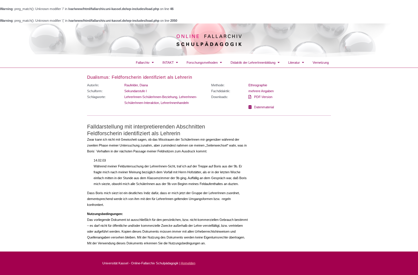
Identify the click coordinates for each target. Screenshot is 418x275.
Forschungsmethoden (202, 62)
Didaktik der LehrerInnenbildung (253, 62)
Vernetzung (321, 62)
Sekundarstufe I (135, 91)
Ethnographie (257, 85)
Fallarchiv (143, 62)
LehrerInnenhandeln (175, 103)
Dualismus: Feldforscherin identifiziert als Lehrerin (139, 77)
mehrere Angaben (261, 91)
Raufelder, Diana (136, 85)
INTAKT (168, 62)
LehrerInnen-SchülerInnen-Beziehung (150, 97)
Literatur (294, 62)
